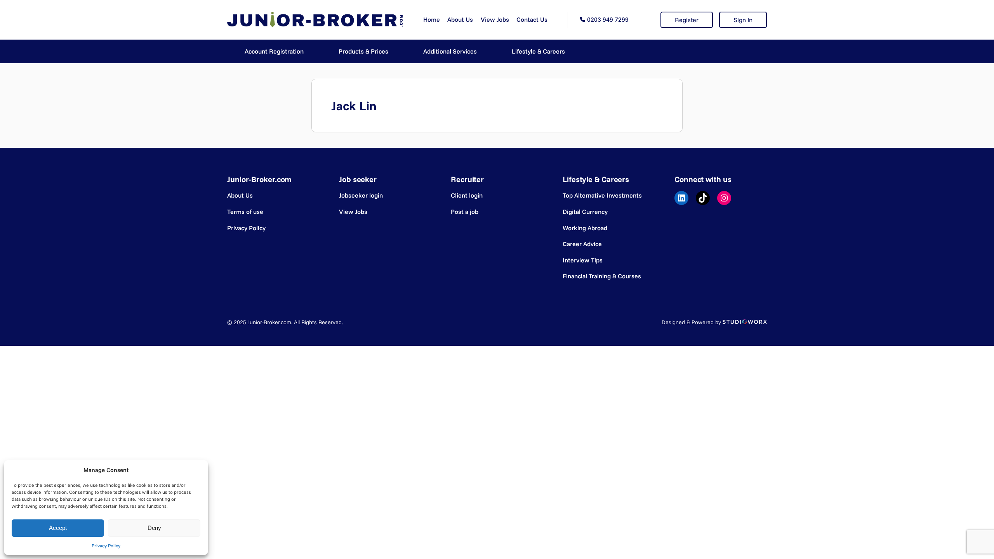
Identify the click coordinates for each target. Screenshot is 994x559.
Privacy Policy (106, 546)
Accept (58, 527)
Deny (154, 527)
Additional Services (450, 51)
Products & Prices (363, 51)
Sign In (742, 20)
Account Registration (274, 51)
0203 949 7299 (608, 19)
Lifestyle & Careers (538, 51)
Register (687, 20)
